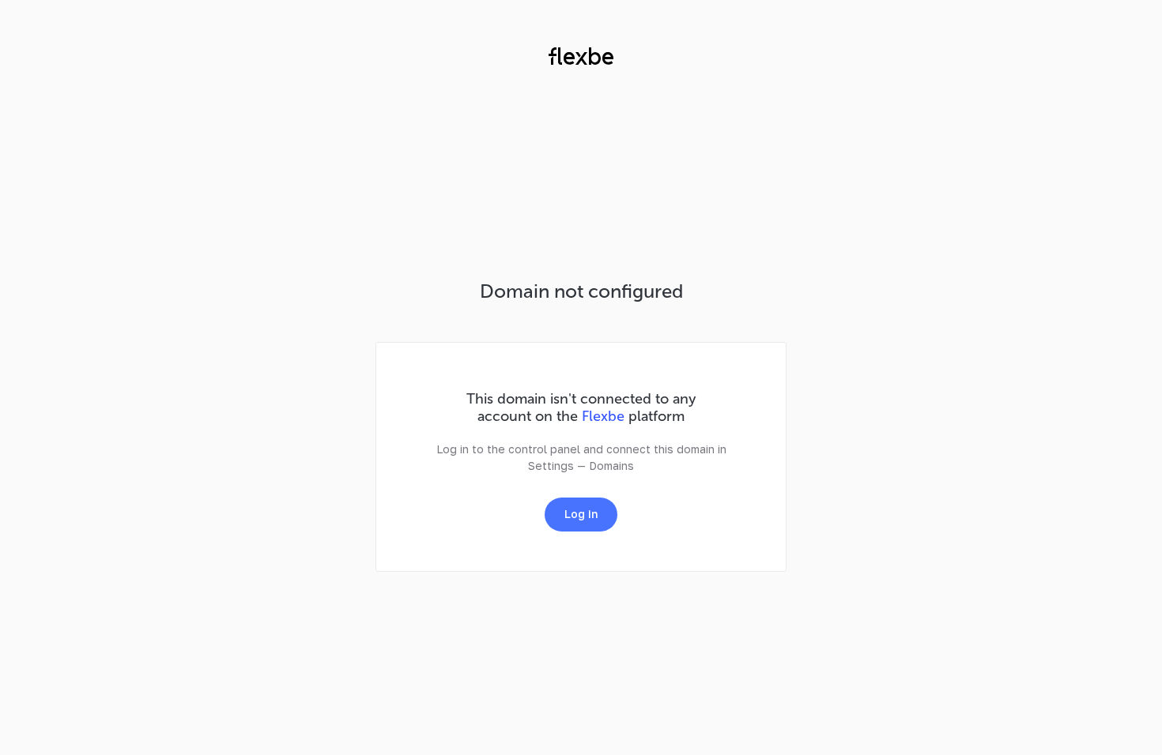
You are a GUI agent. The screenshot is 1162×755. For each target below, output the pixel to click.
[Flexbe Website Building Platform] (581, 58)
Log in (581, 513)
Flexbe (603, 416)
